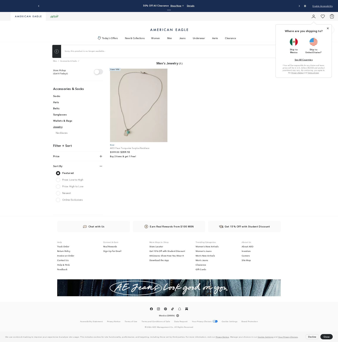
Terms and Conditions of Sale (156, 321)
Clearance (230, 38)
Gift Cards (201, 269)
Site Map (246, 260)
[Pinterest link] (165, 309)
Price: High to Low (72, 186)
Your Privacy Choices (288, 336)
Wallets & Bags (62, 120)
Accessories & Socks (68, 88)
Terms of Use (313, 72)
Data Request (181, 321)
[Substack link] (186, 309)
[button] (299, 337)
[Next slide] (299, 6)
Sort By (57, 166)
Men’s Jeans (202, 260)
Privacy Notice (222, 336)
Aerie (215, 38)
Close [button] (327, 336)
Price (56, 156)
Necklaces (62, 133)
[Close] (328, 28)
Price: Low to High (72, 179)
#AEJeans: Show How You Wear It (166, 255)
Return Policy (63, 251)
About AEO (248, 246)
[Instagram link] (158, 309)
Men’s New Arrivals (205, 255)
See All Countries (304, 59)
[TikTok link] (172, 309)
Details (191, 5)
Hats (56, 102)
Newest (66, 193)
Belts (56, 108)
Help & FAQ (63, 264)
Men (169, 38)
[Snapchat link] (179, 309)
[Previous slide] (39, 6)
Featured (68, 173)
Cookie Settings (265, 336)
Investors (246, 251)
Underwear (199, 38)
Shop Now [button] (175, 5)
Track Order (63, 246)
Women (155, 38)
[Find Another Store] (98, 72)
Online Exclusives (72, 199)
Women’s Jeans (203, 251)
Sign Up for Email (112, 251)
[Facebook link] (151, 309)
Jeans (182, 38)
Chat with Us (96, 226)
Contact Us (62, 260)
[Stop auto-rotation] (305, 6)
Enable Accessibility (322, 5)
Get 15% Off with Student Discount (167, 251)
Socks (56, 96)
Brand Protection (250, 321)
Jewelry (57, 126)
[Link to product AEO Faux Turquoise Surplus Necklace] (138, 105)
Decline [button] (312, 336)
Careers (246, 255)
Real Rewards (110, 246)
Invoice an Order (65, 255)
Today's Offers (110, 38)
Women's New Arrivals (207, 246)
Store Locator (156, 246)
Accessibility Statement (91, 321)
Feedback (62, 269)
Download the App (159, 260)
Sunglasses (60, 114)
